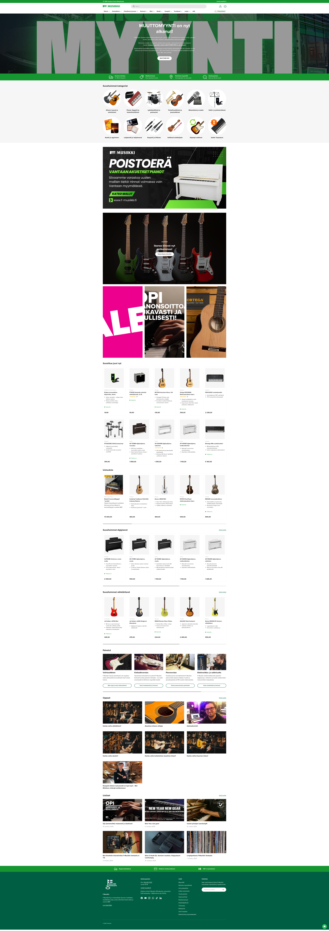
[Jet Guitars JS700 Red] (114, 607)
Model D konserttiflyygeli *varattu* (112, 500)
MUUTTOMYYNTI (164, 58)
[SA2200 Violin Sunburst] (189, 607)
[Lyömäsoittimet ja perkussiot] (154, 98)
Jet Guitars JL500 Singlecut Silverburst (138, 622)
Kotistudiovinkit (192, 726)
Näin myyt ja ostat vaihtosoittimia (117, 685)
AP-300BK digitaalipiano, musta (162, 560)
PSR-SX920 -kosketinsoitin (213, 392)
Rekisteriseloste (183, 900)
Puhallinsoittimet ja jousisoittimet (175, 111)
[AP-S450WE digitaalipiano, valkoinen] (164, 429)
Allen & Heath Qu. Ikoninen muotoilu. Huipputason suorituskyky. (162, 856)
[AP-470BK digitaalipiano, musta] (139, 545)
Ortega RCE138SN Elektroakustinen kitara (187, 393)
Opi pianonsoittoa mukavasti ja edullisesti (117, 823)
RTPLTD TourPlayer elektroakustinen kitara (187, 500)
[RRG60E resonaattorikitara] (215, 485)
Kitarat (106, 11)
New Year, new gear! (152, 823)
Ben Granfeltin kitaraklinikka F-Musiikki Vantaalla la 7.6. (121, 856)
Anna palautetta (183, 888)
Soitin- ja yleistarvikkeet (217, 110)
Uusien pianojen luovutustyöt (197, 823)
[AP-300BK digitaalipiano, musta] (164, 545)
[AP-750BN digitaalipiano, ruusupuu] (139, 429)
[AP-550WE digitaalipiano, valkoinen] (215, 545)
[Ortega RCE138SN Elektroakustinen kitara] (189, 378)
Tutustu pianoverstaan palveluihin (180, 685)
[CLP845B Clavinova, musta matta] (114, 545)
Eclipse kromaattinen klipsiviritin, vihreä (110, 393)
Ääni (151, 11)
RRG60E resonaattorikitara (213, 499)
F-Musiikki (108, 923)
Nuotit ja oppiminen (112, 137)
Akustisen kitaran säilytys (154, 726)
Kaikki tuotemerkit (184, 891)
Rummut (142, 11)
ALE (194, 11)
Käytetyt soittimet (196, 137)
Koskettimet (116, 11)
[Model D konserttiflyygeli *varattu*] (114, 485)
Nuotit (158, 11)
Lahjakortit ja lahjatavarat (133, 137)
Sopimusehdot (183, 897)
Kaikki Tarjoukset (217, 137)
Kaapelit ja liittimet (154, 137)
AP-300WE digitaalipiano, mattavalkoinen (188, 445)
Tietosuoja (182, 906)
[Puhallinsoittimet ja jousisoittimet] (175, 98)
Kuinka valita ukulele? (110, 756)
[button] (225, 6)
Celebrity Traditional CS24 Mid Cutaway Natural (138, 500)
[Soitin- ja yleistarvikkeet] (217, 98)
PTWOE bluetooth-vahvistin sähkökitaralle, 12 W (137, 393)
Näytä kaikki (222, 530)
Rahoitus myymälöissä (185, 885)
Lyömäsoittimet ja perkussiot (154, 111)
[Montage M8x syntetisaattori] (215, 429)
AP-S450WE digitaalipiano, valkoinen (163, 445)
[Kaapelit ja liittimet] (154, 126)
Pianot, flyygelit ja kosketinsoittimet (133, 111)
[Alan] (324, 926)
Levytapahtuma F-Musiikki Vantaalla (199, 855)
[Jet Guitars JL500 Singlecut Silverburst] (139, 607)
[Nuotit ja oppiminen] (112, 126)
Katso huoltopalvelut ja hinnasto (149, 685)
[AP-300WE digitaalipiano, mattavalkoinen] (189, 429)
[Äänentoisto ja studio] (196, 98)
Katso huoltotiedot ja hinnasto (211, 685)
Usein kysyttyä (183, 911)
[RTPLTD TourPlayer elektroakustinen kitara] (189, 485)
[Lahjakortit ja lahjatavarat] (133, 126)
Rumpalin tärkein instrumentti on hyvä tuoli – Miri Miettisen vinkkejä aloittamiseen (120, 787)
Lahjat (186, 11)
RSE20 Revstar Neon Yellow (163, 621)
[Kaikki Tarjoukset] (217, 126)
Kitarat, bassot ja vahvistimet (112, 111)
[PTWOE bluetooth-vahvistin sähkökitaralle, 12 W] (139, 378)
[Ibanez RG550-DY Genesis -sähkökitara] (215, 607)
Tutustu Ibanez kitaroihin (164, 254)
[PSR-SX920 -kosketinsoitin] (215, 378)
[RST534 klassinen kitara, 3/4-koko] (164, 378)
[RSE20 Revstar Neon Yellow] (164, 607)
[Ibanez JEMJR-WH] (164, 485)
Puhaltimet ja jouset (130, 11)
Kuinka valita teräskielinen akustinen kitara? (160, 756)
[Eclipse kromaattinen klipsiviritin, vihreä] (114, 378)
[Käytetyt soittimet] (196, 126)
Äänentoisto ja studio (196, 110)
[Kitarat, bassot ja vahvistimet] (112, 98)
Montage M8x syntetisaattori (214, 444)
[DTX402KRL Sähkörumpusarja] (114, 429)
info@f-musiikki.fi (221, 1)
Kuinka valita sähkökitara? (112, 726)
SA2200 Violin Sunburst (187, 621)
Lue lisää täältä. (107, 905)
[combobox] (168, 6)
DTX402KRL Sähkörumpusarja (113, 444)
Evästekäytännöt (183, 903)
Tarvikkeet (177, 11)
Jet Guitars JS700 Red (111, 621)
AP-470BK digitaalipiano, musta (137, 560)
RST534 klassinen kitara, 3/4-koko (164, 393)
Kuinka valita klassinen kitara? (197, 756)
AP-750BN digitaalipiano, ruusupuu (137, 445)
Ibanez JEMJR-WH (160, 499)
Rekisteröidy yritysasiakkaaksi (187, 914)
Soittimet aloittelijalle (175, 137)
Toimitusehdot (183, 894)
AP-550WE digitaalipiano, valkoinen (213, 560)
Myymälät (181, 882)
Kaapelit (167, 11)
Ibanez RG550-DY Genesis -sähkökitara (213, 622)
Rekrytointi (182, 909)
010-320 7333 (148, 882)
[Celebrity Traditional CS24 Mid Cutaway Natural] (139, 485)
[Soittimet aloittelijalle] (175, 126)
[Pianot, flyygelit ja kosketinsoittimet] (133, 98)
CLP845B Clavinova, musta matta (112, 560)
